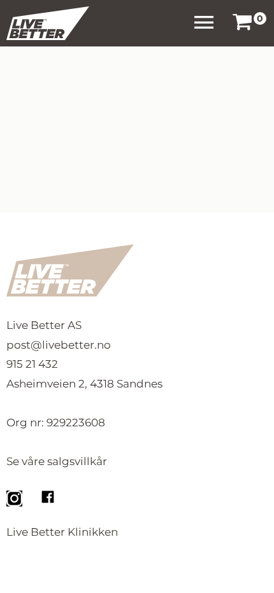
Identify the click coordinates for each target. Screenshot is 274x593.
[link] (242, 23)
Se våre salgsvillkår (56, 461)
